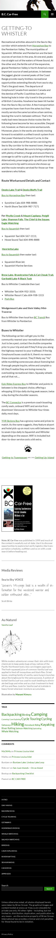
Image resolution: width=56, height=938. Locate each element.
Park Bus (9, 298)
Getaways (6, 725)
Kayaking (47, 724)
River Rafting (8, 728)
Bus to (5, 195)
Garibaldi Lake (9, 278)
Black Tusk (26, 278)
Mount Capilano (32, 215)
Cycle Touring (31, 719)
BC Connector (13, 402)
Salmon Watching (24, 728)
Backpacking (12, 714)
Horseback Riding (32, 725)
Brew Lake (7, 274)
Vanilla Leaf (7, 625)
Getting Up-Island (44, 457)
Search (5, 885)
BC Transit (39, 317)
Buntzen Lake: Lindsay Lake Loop (28, 762)
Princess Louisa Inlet (24, 751)
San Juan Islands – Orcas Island (28, 768)
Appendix (6, 874)
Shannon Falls (15, 219)
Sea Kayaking (8, 862)
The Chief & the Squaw (36, 219)
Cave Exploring (15, 719)
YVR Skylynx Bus (11, 420)
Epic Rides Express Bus (14, 383)
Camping (39, 714)
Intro (4, 799)
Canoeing (5, 719)
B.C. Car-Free (10, 14)
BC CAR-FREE (19, 779)
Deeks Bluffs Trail (32, 189)
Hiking (17, 724)
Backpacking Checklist (23, 773)
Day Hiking (7, 805)
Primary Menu (52, 14)
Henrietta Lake (10, 248)
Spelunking (37, 728)
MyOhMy (6, 751)
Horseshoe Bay (40, 45)
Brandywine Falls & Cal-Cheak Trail (33, 274)
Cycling (46, 719)
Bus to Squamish (10, 228)
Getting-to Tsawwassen (14, 457)
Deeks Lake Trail (11, 189)
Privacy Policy (7, 934)
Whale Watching (10, 731)
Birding (26, 714)
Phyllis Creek (13, 215)
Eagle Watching (10, 223)
